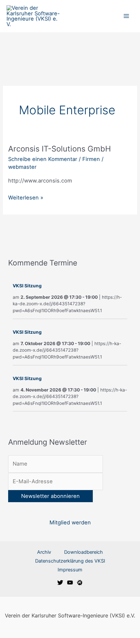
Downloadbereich (83, 552)
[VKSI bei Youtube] (70, 582)
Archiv (44, 552)
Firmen (91, 159)
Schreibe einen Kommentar (42, 159)
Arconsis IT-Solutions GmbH (59, 148)
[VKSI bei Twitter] (60, 582)
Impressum (70, 570)
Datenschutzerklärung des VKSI (70, 561)
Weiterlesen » (25, 197)
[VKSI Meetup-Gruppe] (80, 582)
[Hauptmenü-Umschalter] (126, 16)
